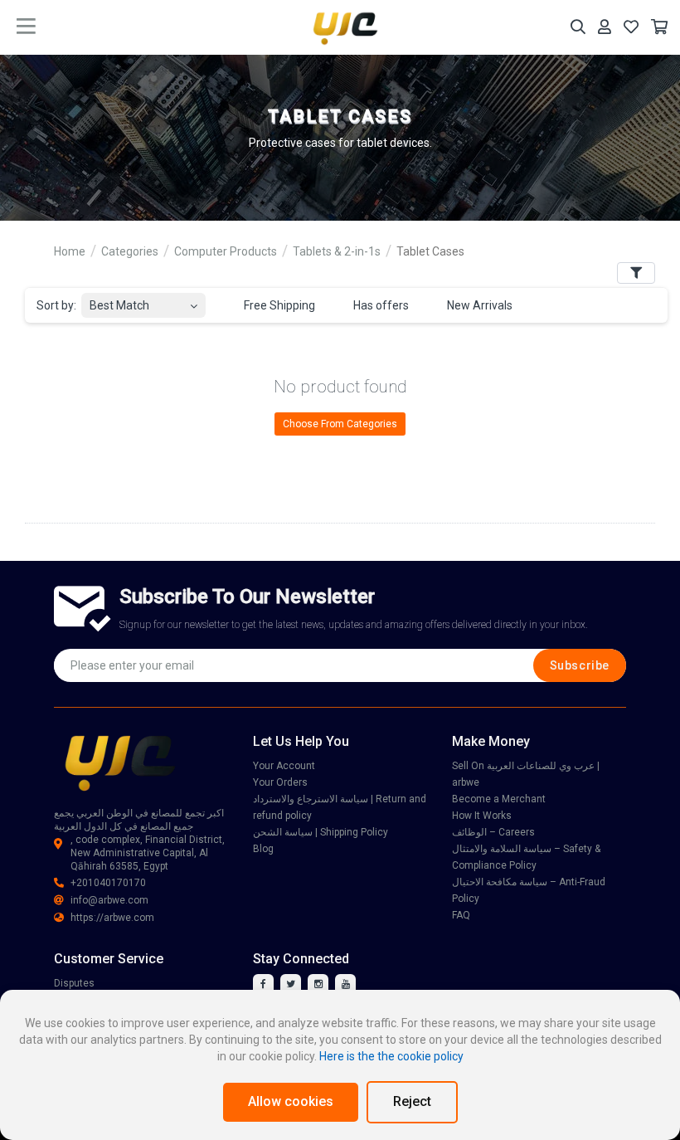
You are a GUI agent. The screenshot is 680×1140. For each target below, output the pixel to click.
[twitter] (290, 984)
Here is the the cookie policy (391, 1056)
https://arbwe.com (112, 917)
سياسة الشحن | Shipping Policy (320, 832)
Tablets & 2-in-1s (337, 251)
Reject (412, 1101)
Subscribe (580, 665)
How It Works (482, 815)
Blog (263, 849)
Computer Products (225, 251)
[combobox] (143, 301)
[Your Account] (604, 27)
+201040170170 (108, 883)
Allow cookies (290, 1101)
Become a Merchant (499, 799)
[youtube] (345, 984)
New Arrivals (478, 305)
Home (69, 251)
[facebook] (263, 984)
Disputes (74, 983)
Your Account (284, 766)
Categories (129, 251)
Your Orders (280, 782)
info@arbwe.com (109, 900)
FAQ (461, 915)
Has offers (380, 305)
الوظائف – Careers (493, 832)
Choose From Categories (340, 424)
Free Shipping (278, 305)
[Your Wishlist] (631, 27)
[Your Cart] (659, 27)
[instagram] (318, 984)
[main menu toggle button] (26, 26)
